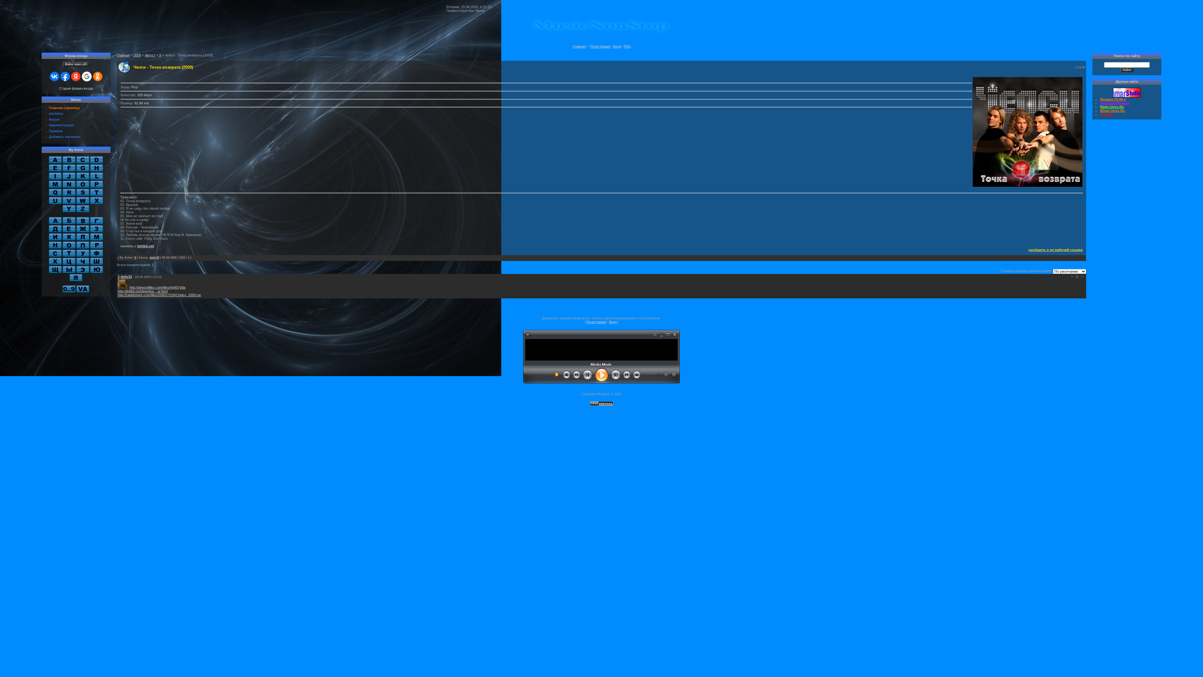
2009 (137, 55)
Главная (579, 46)
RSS (627, 46)
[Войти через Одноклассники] (97, 76)
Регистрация (600, 46)
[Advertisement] (601, 348)
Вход (617, 46)
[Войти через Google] (87, 76)
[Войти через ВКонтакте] (54, 76)
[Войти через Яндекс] (76, 76)
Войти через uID (76, 64)
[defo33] (123, 287)
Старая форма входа (76, 88)
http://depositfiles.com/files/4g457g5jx (157, 287)
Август (150, 55)
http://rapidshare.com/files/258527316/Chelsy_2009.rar (159, 295)
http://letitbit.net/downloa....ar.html (143, 291)
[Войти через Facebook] (65, 76)
